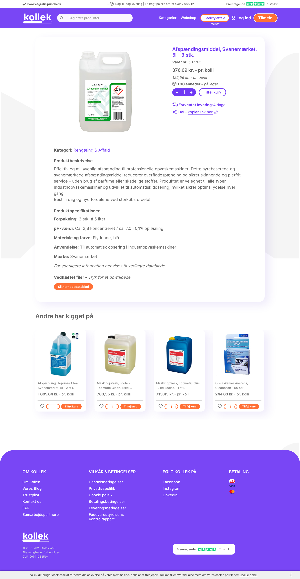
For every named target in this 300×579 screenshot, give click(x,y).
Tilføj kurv (212, 92)
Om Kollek (31, 482)
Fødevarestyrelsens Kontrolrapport (106, 516)
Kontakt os (31, 501)
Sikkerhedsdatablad (73, 287)
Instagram (171, 488)
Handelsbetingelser (106, 482)
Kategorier (168, 18)
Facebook (171, 482)
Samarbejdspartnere (40, 514)
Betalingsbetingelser (107, 501)
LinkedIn (170, 495)
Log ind (244, 17)
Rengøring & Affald (91, 150)
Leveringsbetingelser (107, 508)
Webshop (188, 18)
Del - (195, 112)
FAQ (26, 508)
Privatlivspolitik (102, 488)
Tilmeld (265, 17)
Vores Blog (32, 488)
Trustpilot (30, 495)
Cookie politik (100, 495)
